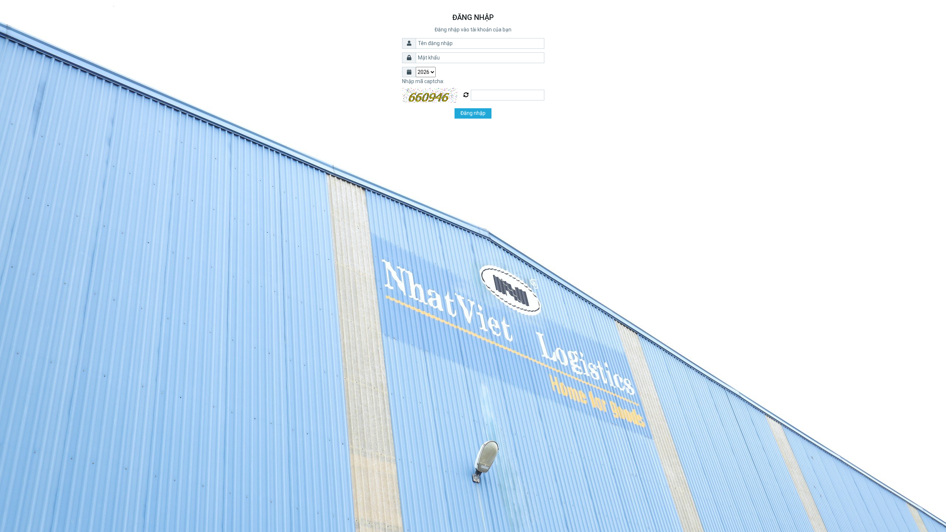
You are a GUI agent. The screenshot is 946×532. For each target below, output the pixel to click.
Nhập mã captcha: (423, 81)
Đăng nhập (473, 113)
